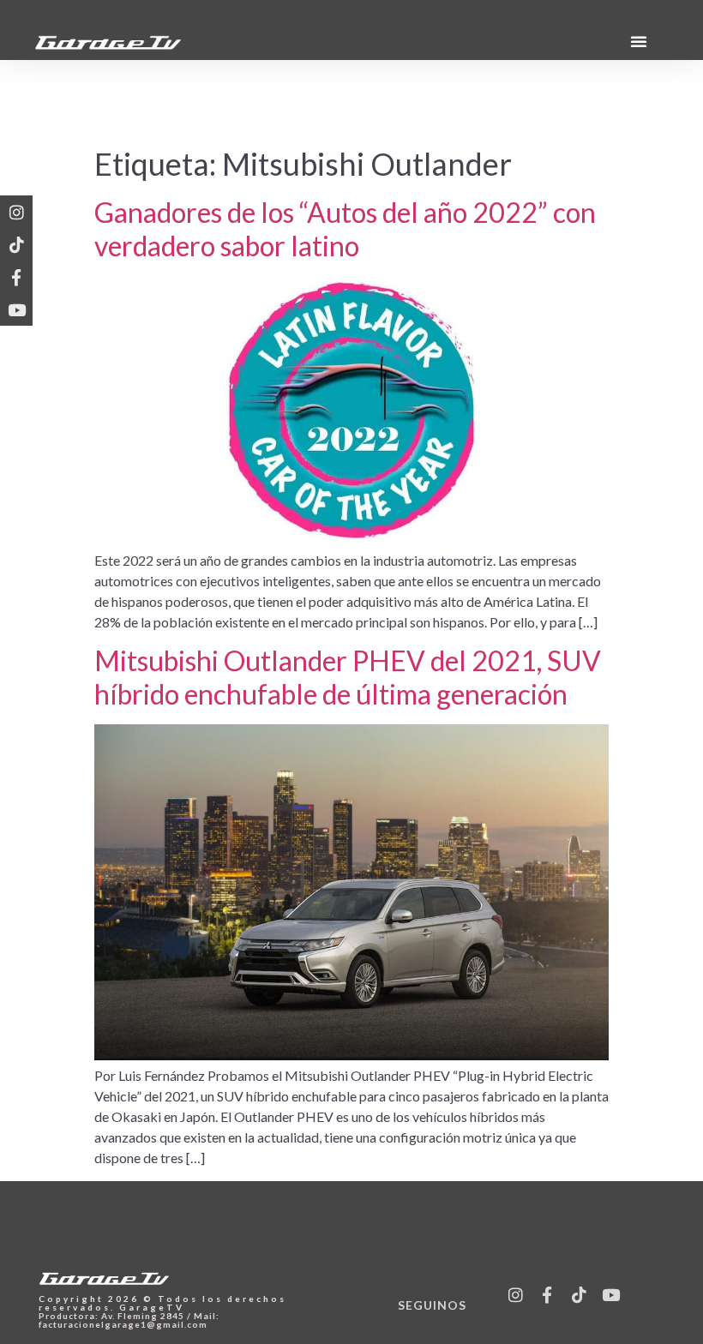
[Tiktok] (16, 244)
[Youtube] (16, 309)
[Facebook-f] (16, 277)
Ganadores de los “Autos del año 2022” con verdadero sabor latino (345, 228)
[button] (639, 41)
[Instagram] (16, 211)
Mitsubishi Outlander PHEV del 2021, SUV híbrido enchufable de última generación (347, 677)
